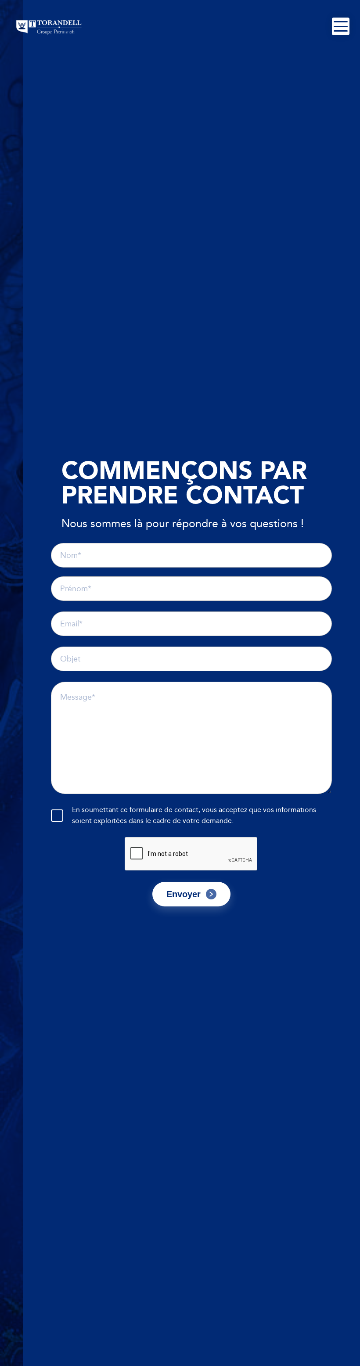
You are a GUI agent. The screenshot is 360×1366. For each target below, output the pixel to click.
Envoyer (183, 894)
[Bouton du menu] (340, 26)
